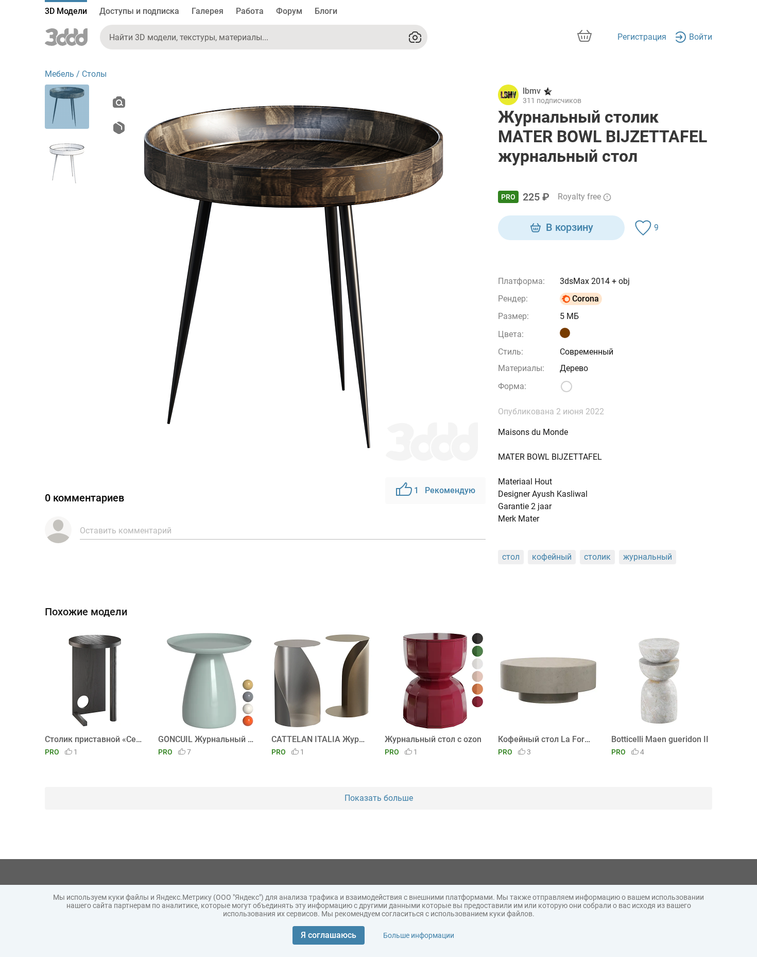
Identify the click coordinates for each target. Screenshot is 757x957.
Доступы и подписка (139, 11)
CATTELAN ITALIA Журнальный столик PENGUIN (320, 739)
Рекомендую (444, 490)
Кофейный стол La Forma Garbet (546, 739)
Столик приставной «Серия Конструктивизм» (93, 739)
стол (511, 557)
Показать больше (379, 798)
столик (597, 557)
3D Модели (66, 11)
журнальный (647, 557)
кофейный (552, 557)
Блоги (326, 11)
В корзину (569, 227)
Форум (289, 11)
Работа (250, 11)
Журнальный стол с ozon (433, 739)
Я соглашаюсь (328, 935)
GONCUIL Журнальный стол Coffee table (206, 739)
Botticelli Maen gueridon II (660, 739)
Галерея (207, 11)
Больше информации (418, 935)
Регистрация (641, 37)
